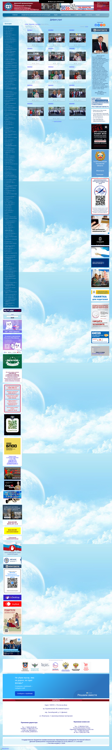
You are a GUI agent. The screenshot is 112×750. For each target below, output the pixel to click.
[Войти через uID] (96, 25)
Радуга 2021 (7, 208)
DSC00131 (50, 85)
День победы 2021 (9, 204)
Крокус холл (7, 266)
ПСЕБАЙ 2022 (8, 224)
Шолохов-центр (8, 212)
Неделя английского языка (10, 92)
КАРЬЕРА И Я (8, 172)
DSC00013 (50, 30)
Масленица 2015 (8, 76)
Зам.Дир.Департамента (10, 220)
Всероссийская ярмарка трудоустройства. (10, 276)
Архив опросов (100, 353)
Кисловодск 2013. (9, 61)
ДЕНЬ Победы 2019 (9, 160)
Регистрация (103, 9)
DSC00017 (71, 30)
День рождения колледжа (10, 298)
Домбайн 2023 (8, 241)
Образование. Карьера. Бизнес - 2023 (10, 246)
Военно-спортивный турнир (11, 176)
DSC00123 (71, 66)
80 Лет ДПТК (7, 251)
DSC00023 (29, 48)
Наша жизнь (7, 27)
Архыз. (6, 126)
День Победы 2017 (9, 117)
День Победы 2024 (9, 274)
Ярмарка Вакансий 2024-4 (10, 271)
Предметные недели (9, 54)
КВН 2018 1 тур (8, 130)
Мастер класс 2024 (9, 272)
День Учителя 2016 (9, 108)
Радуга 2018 (7, 135)
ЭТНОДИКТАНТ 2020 (9, 190)
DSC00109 (71, 48)
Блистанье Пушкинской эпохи (11, 163)
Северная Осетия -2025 (10, 282)
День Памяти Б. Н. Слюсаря (11, 137)
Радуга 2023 (7, 249)
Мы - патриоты (8, 225)
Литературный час (9, 150)
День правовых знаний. (10, 84)
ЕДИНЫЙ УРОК (8, 162)
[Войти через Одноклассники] (104, 25)
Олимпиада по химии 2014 (10, 65)
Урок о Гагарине (8, 269)
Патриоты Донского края (10, 216)
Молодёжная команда (9, 148)
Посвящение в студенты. (10, 107)
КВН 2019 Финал (8, 159)
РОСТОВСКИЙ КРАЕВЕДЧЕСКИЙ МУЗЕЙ (10, 145)
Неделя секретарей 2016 (10, 98)
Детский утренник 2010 (10, 39)
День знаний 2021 (9, 210)
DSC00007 (29, 30)
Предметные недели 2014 (10, 72)
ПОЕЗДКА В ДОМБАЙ (9, 175)
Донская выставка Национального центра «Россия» (10, 285)
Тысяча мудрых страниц (10, 179)
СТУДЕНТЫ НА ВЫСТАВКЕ (11, 193)
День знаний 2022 (9, 231)
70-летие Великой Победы (10, 79)
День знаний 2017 (9, 122)
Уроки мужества (8, 198)
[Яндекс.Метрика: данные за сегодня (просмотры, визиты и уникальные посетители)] (5, 748)
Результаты (94, 353)
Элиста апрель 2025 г (9, 295)
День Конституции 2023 (10, 255)
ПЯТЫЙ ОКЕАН (8, 201)
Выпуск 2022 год (8, 230)
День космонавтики (9, 100)
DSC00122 (50, 66)
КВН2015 (7, 86)
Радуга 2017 (7, 121)
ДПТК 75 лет (7, 141)
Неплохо (95, 351)
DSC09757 (50, 103)
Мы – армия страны (9, 202)
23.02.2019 (7, 147)
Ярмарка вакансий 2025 (10, 294)
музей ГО (7, 215)
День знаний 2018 (9, 139)
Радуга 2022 (7, 228)
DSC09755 (71, 85)
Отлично (95, 348)
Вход (108, 9)
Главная (26, 24)
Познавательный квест (10, 75)
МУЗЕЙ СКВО (8, 205)
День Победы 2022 (9, 227)
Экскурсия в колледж (9, 196)
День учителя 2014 (9, 73)
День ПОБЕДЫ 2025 (9, 297)
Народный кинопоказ (9, 222)
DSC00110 (29, 66)
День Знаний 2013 (9, 55)
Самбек (6, 199)
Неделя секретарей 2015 (10, 78)
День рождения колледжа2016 (11, 110)
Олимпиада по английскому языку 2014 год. (11, 63)
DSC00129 (29, 85)
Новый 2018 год (8, 124)
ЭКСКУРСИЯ (8, 207)
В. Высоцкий (7, 290)
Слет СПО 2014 (8, 30)
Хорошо (95, 349)
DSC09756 (29, 103)
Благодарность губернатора (11, 239)
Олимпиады (7, 45)
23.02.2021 (7, 192)
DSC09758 (71, 103)
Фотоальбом (31, 24)
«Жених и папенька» (9, 157)
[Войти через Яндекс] (101, 25)
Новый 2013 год (8, 47)
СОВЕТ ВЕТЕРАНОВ (9, 156)
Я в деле (7, 262)
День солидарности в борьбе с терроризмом (11, 186)
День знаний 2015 (9, 81)
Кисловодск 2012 (8, 42)
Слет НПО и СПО (9, 28)
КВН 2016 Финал (8, 113)
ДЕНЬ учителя (8, 173)
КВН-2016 (7, 101)
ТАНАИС (7, 280)
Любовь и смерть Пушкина (10, 243)
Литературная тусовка (10, 34)
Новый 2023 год (8, 235)
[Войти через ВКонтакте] (98, 25)
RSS (103, 6)
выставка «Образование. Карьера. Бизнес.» (10, 52)
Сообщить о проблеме (25, 693)
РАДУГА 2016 (8, 33)
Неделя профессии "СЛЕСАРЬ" (9, 97)
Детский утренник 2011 (10, 41)
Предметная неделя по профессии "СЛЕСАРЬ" (10, 59)
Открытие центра (8, 83)
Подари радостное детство (10, 169)
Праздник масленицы (9, 94)
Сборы (6, 44)
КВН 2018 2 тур (8, 143)
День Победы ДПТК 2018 (10, 134)
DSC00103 (50, 48)
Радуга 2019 (7, 166)
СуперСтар (7, 36)
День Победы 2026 (9, 305)
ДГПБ (6, 213)
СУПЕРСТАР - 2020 (9, 182)
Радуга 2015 (7, 31)
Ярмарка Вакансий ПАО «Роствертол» (10, 258)
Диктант (7, 184)
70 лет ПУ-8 (7, 57)
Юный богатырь (8, 91)
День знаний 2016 (9, 105)
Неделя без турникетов (10, 233)
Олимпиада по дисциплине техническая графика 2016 (10, 88)
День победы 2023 (9, 248)
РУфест (7, 154)
